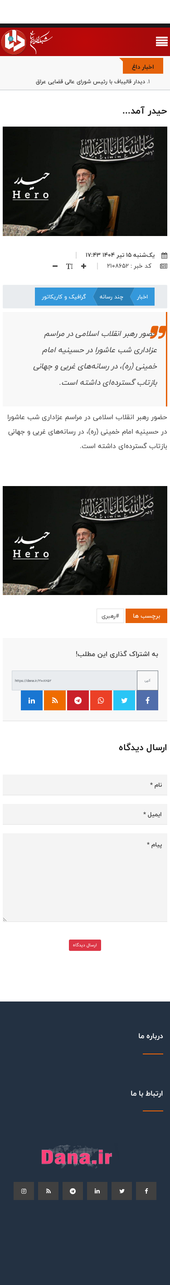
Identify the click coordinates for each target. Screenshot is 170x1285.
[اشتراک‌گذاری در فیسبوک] (147, 700)
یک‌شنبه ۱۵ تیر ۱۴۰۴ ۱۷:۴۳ (120, 255)
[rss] (48, 1191)
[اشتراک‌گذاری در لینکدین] (32, 700)
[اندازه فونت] (66, 265)
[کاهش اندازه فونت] (52, 265)
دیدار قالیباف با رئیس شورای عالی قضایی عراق (90, 81)
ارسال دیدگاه (85, 945)
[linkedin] (97, 1191)
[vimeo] (24, 1191)
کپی (148, 680)
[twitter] (122, 1191)
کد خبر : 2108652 (130, 265)
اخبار (142, 297)
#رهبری (110, 616)
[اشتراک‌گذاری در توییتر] (124, 700)
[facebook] (146, 1191)
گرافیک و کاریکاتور (64, 297)
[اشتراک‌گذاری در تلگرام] (78, 700)
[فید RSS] (55, 700)
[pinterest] (73, 1191)
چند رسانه (111, 297)
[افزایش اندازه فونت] (80, 265)
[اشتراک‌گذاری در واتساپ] (101, 700)
